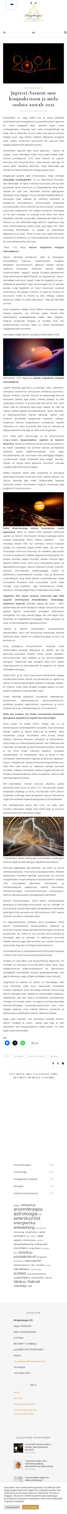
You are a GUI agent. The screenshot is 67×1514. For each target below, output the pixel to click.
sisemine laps (35, 1269)
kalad (40, 1236)
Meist (17, 1392)
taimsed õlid (37, 1277)
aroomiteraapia (28, 1209)
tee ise (48, 1277)
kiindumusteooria (23, 1244)
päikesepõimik (33, 1260)
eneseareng (24, 1227)
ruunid (48, 1265)
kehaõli (40, 1240)
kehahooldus (29, 1240)
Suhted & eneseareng (25, 1193)
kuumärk (45, 1248)
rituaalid (40, 1264)
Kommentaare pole (39, 110)
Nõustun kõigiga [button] (30, 1507)
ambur (17, 1205)
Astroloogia (34, 88)
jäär (27, 1236)
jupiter (42, 1232)
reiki (33, 1264)
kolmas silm (41, 1244)
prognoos (41, 1256)
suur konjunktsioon (36, 1056)
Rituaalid (18, 1186)
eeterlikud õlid (27, 1218)
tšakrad (33, 1281)
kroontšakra (21, 1248)
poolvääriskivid (25, 1257)
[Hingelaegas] (33, 14)
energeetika (24, 1223)
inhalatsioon (31, 1232)
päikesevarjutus (22, 1264)
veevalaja (54, 1056)
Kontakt (18, 1398)
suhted (20, 1273)
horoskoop (19, 1232)
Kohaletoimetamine (24, 1404)
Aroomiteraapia (22, 1164)
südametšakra (22, 1277)
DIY (40, 1214)
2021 (7, 1056)
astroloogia (18, 1056)
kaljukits (18, 1240)
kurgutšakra (35, 1248)
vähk (30, 1286)
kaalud (33, 1236)
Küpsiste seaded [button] (12, 1507)
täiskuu (20, 1281)
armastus (28, 1205)
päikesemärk (19, 1261)
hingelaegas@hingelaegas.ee (30, 1361)
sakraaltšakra (21, 1269)
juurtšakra (19, 1236)
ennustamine (41, 1228)
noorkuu (25, 1252)
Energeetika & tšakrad (25, 1179)
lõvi (15, 1252)
